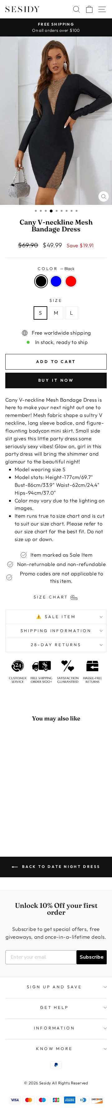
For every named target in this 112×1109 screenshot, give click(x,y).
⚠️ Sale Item (56, 616)
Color (56, 268)
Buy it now (56, 380)
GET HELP (54, 1007)
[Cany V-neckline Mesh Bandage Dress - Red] (31, 819)
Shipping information (56, 630)
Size (56, 300)
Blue (56, 281)
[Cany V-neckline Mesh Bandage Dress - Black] (17, 819)
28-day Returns (56, 644)
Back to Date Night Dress (60, 866)
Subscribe (92, 957)
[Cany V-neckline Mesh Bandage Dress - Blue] (24, 819)
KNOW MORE (54, 1048)
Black (41, 281)
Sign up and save (54, 986)
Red (71, 281)
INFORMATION (54, 1027)
